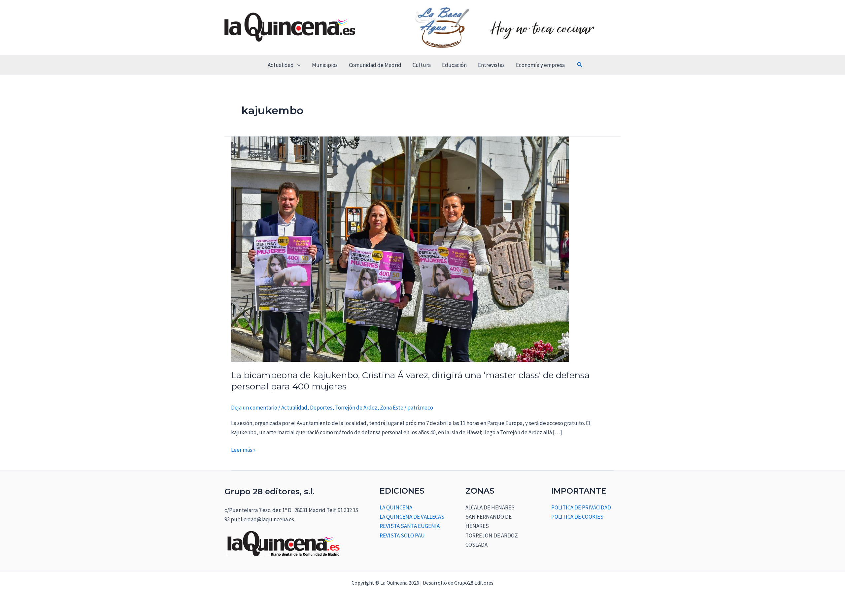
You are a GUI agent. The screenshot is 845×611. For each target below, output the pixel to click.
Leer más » (243, 449)
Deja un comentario (254, 407)
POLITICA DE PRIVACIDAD (581, 507)
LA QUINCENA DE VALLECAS (412, 516)
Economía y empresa (540, 65)
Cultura (422, 65)
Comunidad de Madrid (375, 65)
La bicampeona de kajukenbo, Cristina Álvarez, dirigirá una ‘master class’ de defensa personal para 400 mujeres (410, 381)
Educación (454, 65)
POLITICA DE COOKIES (577, 516)
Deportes (321, 407)
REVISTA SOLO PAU (402, 535)
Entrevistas (491, 65)
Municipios (325, 65)
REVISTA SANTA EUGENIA (410, 526)
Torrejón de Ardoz (356, 407)
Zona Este (391, 407)
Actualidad (281, 65)
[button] (297, 65)
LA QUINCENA (396, 507)
